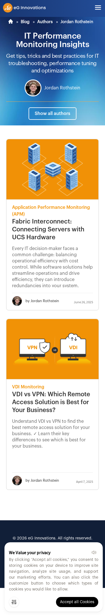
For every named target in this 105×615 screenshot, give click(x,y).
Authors (45, 22)
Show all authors (52, 113)
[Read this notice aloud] (93, 552)
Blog (25, 22)
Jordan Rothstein (62, 88)
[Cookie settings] (14, 602)
